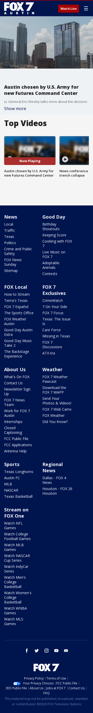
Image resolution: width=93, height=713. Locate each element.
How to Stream (17, 294)
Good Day (53, 217)
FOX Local (15, 287)
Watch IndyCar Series (16, 569)
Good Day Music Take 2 (18, 343)
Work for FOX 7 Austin (17, 413)
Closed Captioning (13, 430)
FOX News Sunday (13, 262)
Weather (52, 369)
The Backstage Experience (16, 354)
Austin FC (12, 477)
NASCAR (11, 490)
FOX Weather (53, 415)
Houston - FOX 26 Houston (57, 491)
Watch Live (68, 9)
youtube (56, 650)
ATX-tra (48, 353)
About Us (15, 369)
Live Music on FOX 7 (53, 254)
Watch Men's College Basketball (15, 582)
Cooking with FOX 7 (57, 243)
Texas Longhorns (18, 471)
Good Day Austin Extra (18, 332)
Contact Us (13, 382)
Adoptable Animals (50, 265)
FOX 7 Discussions (52, 344)
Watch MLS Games (13, 621)
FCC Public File (16, 438)
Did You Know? (55, 421)
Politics (10, 242)
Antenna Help (15, 451)
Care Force (51, 329)
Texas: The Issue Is (56, 321)
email (66, 650)
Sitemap (11, 270)
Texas (9, 236)
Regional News (52, 467)
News (10, 217)
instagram (46, 650)
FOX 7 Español (16, 306)
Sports (11, 464)
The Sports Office (19, 312)
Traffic (9, 230)
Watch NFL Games (13, 525)
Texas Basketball (18, 496)
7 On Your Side (54, 306)
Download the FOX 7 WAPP (54, 390)
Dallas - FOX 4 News (54, 480)
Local (8, 224)
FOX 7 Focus (53, 312)
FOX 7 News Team (14, 402)
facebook (27, 650)
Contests (49, 273)
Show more (15, 108)
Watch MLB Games (14, 547)
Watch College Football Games (17, 536)
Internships (13, 421)
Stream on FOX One (16, 513)
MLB (8, 484)
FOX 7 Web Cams (57, 409)
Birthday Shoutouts (51, 226)
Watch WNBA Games (15, 610)
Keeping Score (54, 235)
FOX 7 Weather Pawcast (55, 379)
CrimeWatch (52, 300)
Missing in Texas (56, 336)
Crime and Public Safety (18, 251)
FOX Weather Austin (15, 321)
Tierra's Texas (16, 300)
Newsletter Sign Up (17, 391)
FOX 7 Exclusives (54, 290)
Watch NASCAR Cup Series (17, 558)
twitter (37, 650)
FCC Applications (18, 444)
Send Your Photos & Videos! (56, 400)
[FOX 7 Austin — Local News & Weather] (19, 8)
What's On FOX (16, 376)
